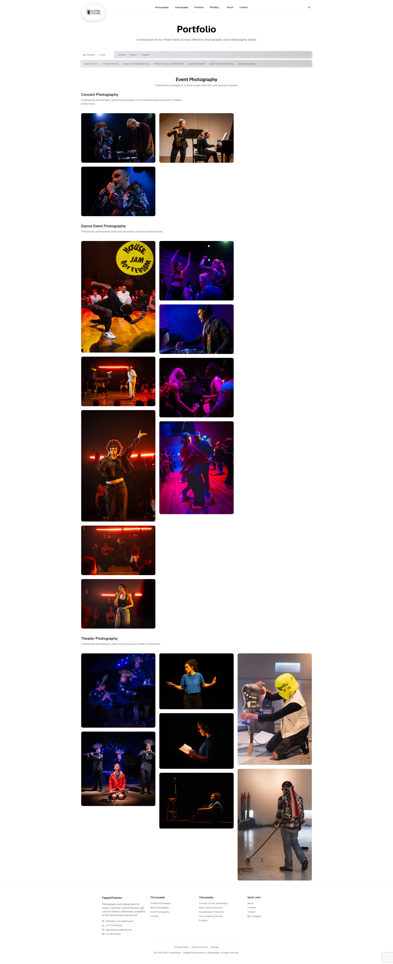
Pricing (214, 7)
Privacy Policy (182, 947)
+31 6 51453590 (114, 925)
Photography (162, 7)
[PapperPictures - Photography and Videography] (93, 12)
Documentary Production (211, 912)
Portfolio (199, 7)
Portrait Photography (160, 903)
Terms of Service (199, 947)
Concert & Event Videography (213, 903)
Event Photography (159, 912)
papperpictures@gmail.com (119, 929)
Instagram (256, 916)
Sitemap (214, 947)
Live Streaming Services (211, 916)
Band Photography (159, 907)
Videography (181, 7)
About (230, 7)
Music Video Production (211, 907)
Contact (243, 7)
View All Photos (120, 158)
